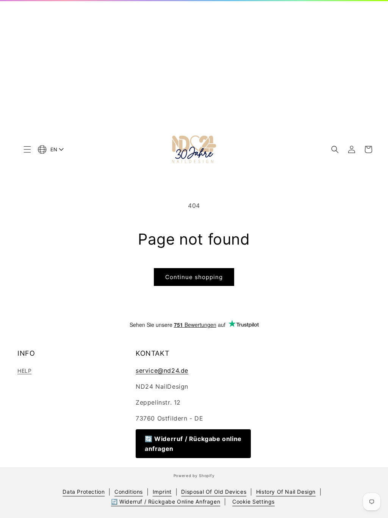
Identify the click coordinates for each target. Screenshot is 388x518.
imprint (162, 491)
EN (54, 149)
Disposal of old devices (213, 491)
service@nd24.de (162, 370)
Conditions (128, 491)
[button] (27, 149)
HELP (24, 370)
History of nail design (286, 491)
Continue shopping (194, 277)
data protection (84, 491)
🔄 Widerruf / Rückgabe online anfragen (193, 443)
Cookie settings (253, 501)
